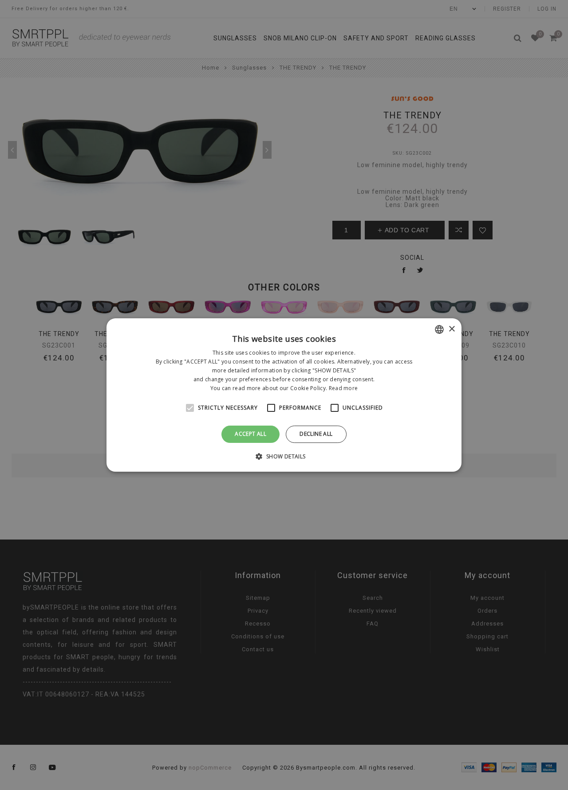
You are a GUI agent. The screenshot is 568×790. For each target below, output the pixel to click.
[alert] (284, 395)
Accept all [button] (250, 434)
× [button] (451, 329)
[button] (283, 456)
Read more (343, 388)
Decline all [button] (316, 434)
